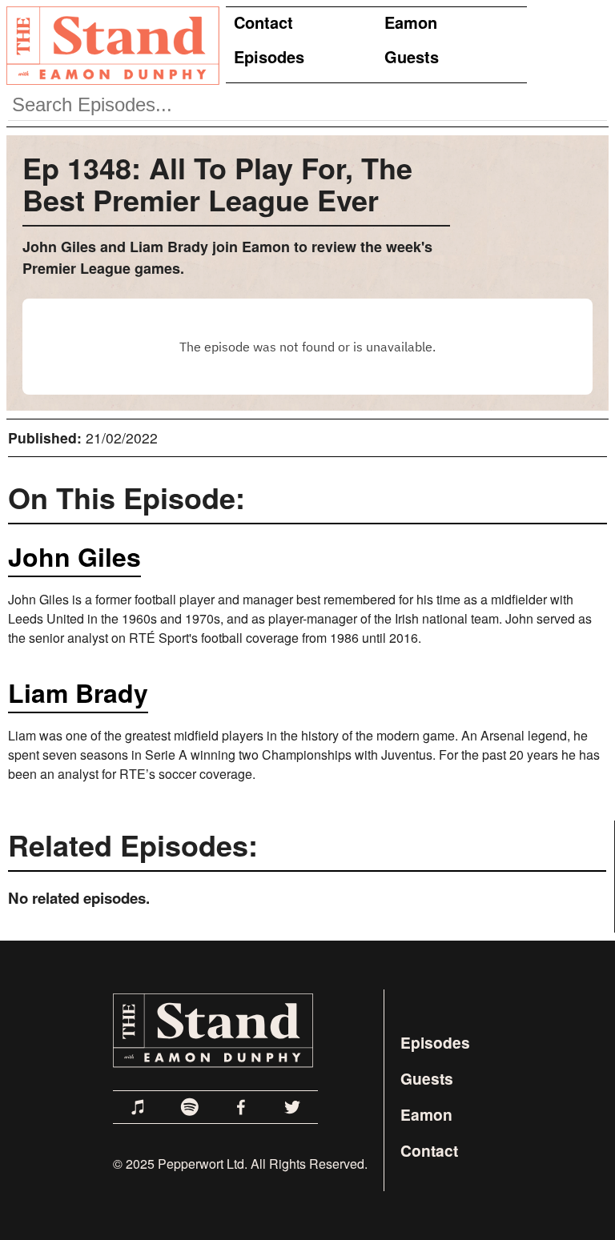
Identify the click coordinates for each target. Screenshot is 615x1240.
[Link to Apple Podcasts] (139, 1107)
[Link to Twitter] (292, 1107)
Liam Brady (78, 692)
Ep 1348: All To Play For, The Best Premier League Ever (217, 183)
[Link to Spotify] (190, 1107)
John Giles (74, 556)
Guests (411, 56)
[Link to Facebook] (241, 1107)
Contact (263, 22)
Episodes (269, 56)
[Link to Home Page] (109, 45)
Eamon (410, 22)
